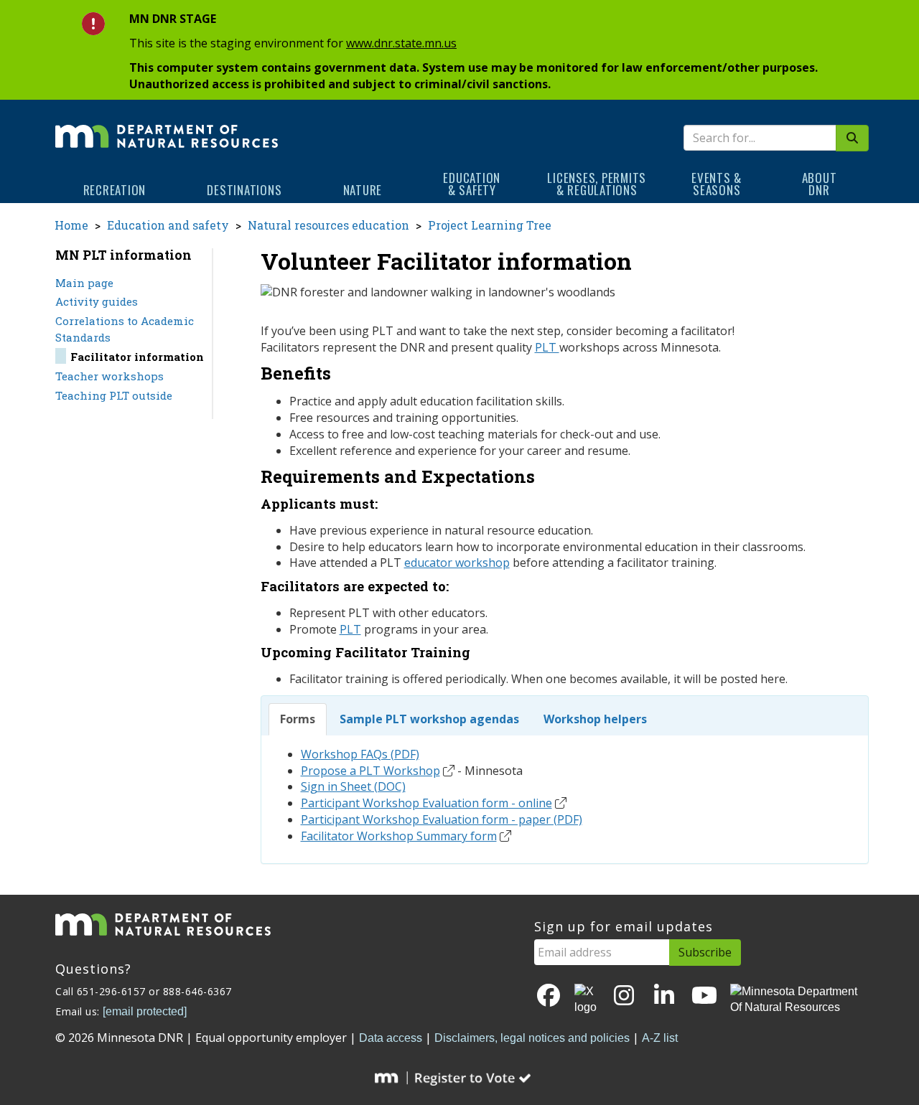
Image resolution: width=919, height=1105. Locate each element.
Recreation (114, 190)
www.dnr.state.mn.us (401, 43)
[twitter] (586, 1000)
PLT (547, 347)
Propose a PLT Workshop (370, 771)
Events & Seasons (716, 184)
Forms (297, 719)
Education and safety (168, 224)
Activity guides (96, 301)
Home (71, 224)
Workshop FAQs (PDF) (360, 754)
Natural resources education (328, 224)
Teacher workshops (109, 376)
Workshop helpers (595, 719)
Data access (390, 1038)
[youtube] (704, 996)
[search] (852, 138)
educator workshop (457, 562)
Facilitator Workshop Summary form (399, 836)
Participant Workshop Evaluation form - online (426, 803)
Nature (363, 190)
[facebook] (548, 996)
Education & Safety (471, 184)
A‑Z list (660, 1038)
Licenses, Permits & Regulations (596, 184)
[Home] (166, 126)
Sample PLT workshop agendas (429, 719)
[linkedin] (664, 996)
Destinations (244, 190)
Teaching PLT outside (113, 395)
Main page (84, 283)
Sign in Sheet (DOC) (353, 786)
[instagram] (624, 996)
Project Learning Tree (489, 224)
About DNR (819, 184)
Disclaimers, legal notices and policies (532, 1038)
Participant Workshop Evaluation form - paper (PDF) (441, 819)
